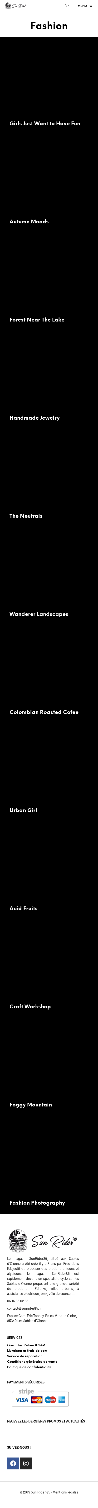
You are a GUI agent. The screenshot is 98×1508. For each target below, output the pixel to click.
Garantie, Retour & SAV (26, 1345)
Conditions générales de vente (32, 1362)
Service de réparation (25, 1356)
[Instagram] (26, 1463)
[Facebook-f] (13, 1463)
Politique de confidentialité (29, 1367)
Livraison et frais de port (27, 1351)
